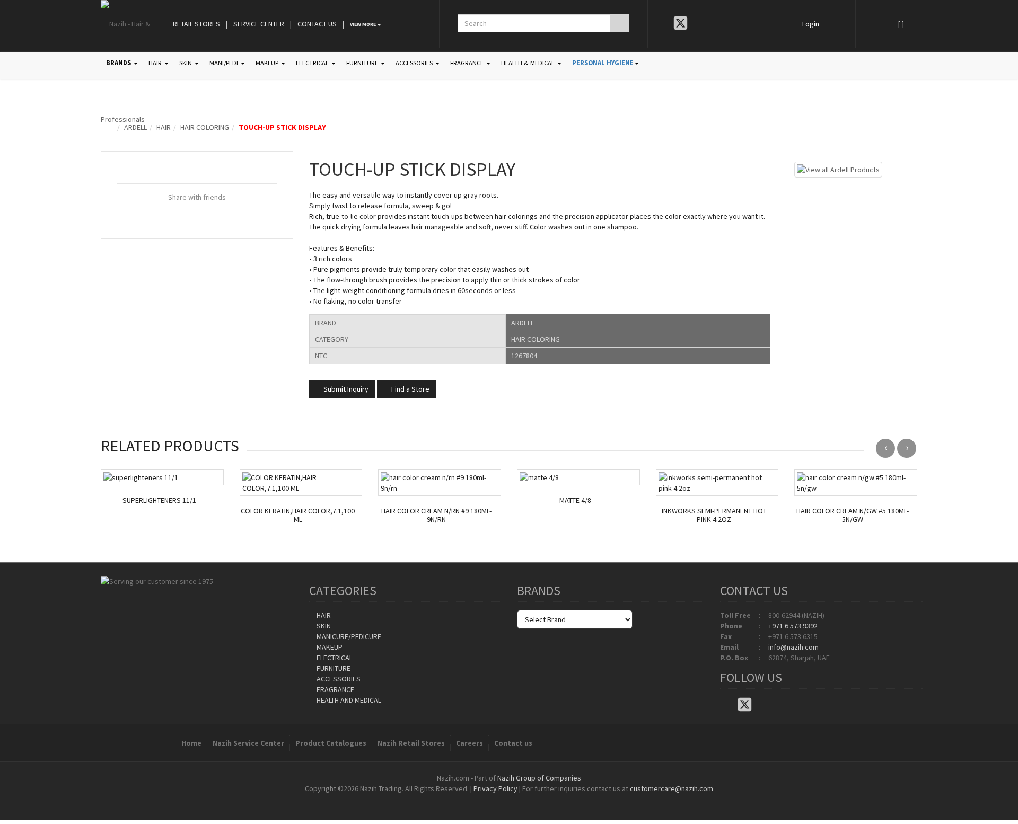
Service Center (258, 24)
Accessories (338, 679)
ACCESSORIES (415, 63)
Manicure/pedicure (348, 636)
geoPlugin (538, 799)
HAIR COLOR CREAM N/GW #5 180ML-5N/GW (852, 516)
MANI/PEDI (224, 63)
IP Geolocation (487, 799)
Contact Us (317, 24)
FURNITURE (363, 63)
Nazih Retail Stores (411, 743)
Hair (163, 127)
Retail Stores (196, 24)
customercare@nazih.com (671, 788)
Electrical (334, 657)
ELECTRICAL (313, 63)
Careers (469, 743)
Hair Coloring (204, 127)
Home (191, 743)
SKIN (186, 63)
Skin (323, 626)
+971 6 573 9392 (793, 626)
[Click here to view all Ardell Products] (838, 168)
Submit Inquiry (345, 389)
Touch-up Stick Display (282, 127)
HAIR (155, 63)
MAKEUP (268, 63)
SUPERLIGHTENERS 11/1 (159, 500)
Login (810, 24)
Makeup (329, 647)
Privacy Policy (495, 788)
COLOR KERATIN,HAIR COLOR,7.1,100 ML (298, 516)
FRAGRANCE (467, 63)
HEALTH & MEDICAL (528, 63)
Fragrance (334, 689)
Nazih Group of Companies (539, 778)
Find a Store (409, 389)
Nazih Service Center (248, 743)
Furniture (332, 668)
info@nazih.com (793, 647)
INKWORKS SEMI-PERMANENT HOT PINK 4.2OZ (714, 516)
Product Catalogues (330, 743)
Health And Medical (348, 700)
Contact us (513, 743)
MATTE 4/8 (575, 500)
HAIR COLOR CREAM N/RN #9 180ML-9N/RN (436, 516)
